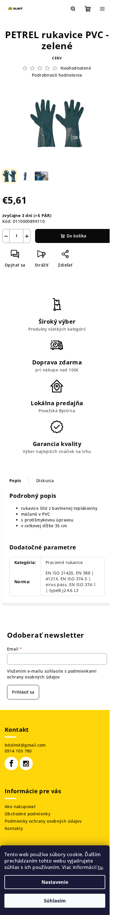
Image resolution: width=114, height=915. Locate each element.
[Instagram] (26, 763)
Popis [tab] (15, 480)
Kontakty (14, 828)
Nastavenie (55, 882)
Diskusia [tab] (45, 480)
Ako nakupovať (20, 806)
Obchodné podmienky (27, 814)
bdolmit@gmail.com (25, 745)
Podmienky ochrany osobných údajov (43, 821)
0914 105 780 (18, 751)
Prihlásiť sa (23, 692)
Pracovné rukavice (64, 562)
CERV (57, 58)
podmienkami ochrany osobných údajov (51, 674)
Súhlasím (55, 901)
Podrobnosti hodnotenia (57, 75)
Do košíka (76, 236)
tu (100, 867)
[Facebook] (11, 763)
